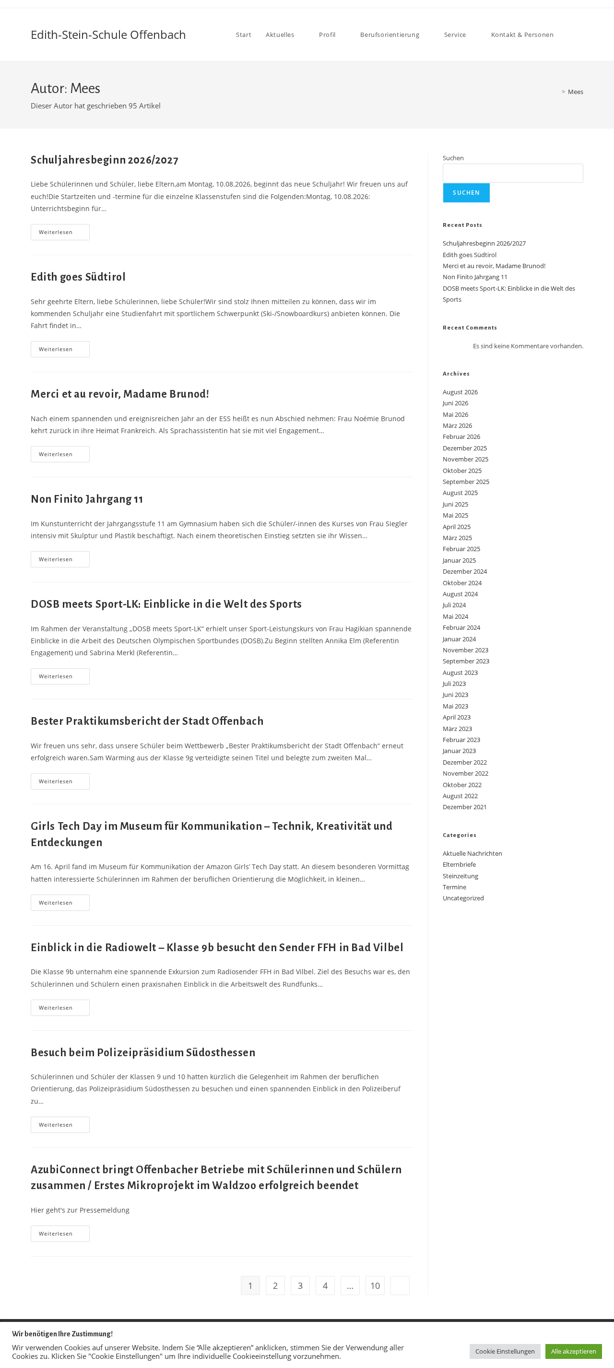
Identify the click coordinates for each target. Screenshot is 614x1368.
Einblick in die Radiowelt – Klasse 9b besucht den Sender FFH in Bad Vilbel (217, 948)
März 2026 (457, 425)
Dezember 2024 (465, 571)
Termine (454, 887)
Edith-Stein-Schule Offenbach (108, 34)
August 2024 (460, 594)
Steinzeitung (460, 876)
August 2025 (460, 492)
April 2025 (457, 526)
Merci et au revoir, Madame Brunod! (120, 394)
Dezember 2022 (465, 762)
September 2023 (466, 661)
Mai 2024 (455, 616)
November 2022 (465, 773)
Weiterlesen (64, 233)
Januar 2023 (459, 750)
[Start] (556, 91)
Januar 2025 (459, 560)
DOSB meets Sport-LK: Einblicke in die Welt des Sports (166, 604)
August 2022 (460, 795)
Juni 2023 (455, 694)
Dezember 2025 (465, 448)
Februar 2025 (461, 548)
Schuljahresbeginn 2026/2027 (104, 160)
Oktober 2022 (462, 784)
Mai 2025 (455, 515)
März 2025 (457, 537)
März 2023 (457, 728)
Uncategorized (463, 898)
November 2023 (465, 650)
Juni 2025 (455, 504)
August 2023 (460, 672)
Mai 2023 (455, 706)
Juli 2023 (454, 683)
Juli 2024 (454, 605)
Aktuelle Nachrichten (472, 853)
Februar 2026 (461, 436)
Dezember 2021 (465, 806)
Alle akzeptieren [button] (573, 1351)
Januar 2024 (459, 639)
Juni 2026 (455, 403)
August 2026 (460, 392)
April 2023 (457, 717)
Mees (575, 91)
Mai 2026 (455, 414)
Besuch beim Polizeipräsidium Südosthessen (143, 1053)
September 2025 (466, 481)
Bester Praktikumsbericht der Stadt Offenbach (147, 721)
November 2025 (465, 459)
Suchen (453, 157)
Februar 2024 (461, 627)
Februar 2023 (461, 739)
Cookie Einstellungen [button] (505, 1351)
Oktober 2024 (462, 582)
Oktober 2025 (462, 470)
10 (375, 1285)
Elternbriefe (459, 864)
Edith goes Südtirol (78, 277)
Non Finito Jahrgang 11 (87, 499)
